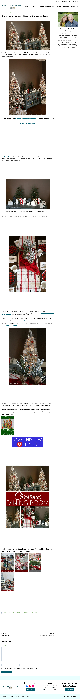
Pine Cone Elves (6, 634)
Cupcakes (54, 685)
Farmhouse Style (49, 6)
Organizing (66, 6)
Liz (3, 18)
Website (40, 665)
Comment (4, 645)
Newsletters (64, 1)
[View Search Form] (77, 7)
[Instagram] (77, 2)
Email (22, 665)
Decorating (41, 6)
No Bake (46, 689)
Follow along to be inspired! (27, 123)
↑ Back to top (5, 696)
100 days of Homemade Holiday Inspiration (11, 612)
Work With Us (13, 696)
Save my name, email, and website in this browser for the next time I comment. (21, 668)
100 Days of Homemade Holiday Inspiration (26, 118)
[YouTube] (73, 2)
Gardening (58, 6)
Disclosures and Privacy (24, 696)
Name (4, 665)
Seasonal (72, 6)
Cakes (54, 687)
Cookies (46, 687)
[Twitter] (69, 2)
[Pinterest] (75, 2)
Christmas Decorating (26, 612)
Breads (46, 685)
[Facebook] (71, 2)
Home (3, 12)
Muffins (55, 689)
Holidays (7, 12)
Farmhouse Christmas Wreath (46, 634)
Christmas (12, 12)
